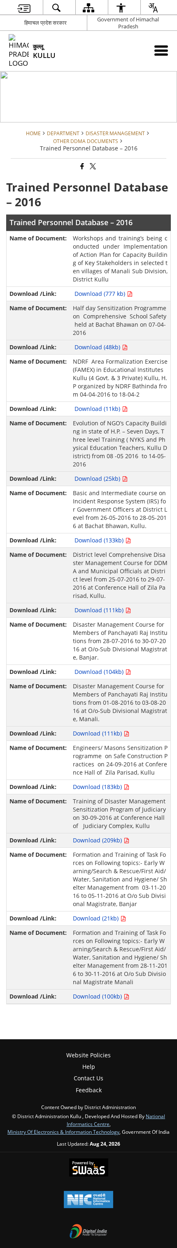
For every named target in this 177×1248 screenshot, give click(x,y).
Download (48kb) (98, 347)
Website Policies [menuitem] (88, 1055)
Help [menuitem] (88, 1066)
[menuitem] (24, 7)
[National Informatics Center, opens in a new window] (88, 1200)
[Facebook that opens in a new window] (81, 167)
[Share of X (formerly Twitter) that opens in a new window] (92, 167)
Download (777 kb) (101, 294)
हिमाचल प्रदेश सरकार (45, 22)
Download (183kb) (98, 787)
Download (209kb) (98, 840)
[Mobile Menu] (161, 50)
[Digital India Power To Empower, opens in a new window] (88, 1232)
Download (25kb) (98, 478)
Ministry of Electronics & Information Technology (63, 1131)
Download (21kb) (96, 918)
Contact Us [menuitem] (88, 1078)
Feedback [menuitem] (89, 1090)
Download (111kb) (100, 610)
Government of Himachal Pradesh (128, 23)
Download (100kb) (98, 996)
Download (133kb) (100, 540)
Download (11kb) (98, 409)
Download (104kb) (100, 672)
